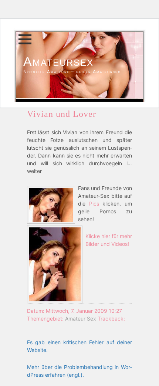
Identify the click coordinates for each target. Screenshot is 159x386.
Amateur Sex (80, 318)
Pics (94, 203)
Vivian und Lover (61, 114)
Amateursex (58, 61)
